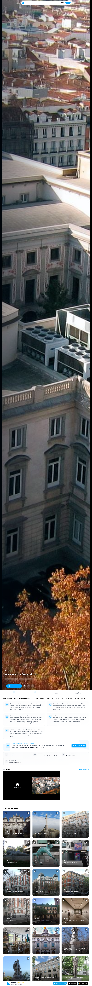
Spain (8, 670)
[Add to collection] (24, 686)
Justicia (11, 756)
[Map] (28, 686)
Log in (68, 3)
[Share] (32, 686)
